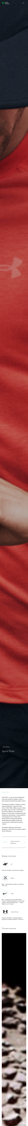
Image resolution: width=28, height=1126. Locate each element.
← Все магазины (5, 747)
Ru (23, 3)
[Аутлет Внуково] (5, 3)
